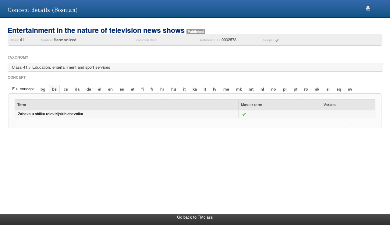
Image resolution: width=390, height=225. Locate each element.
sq (339, 89)
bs (54, 89)
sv (350, 89)
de (89, 89)
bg (43, 89)
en (110, 89)
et (132, 89)
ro (306, 89)
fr (152, 89)
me (226, 89)
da (77, 89)
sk (317, 89)
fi (142, 89)
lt (205, 89)
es (122, 89)
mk (239, 89)
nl (262, 89)
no (273, 89)
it (184, 89)
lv (214, 89)
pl (285, 89)
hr (162, 89)
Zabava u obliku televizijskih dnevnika (50, 114)
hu (173, 89)
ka (195, 89)
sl (328, 89)
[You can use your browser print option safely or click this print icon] (368, 7)
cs (66, 89)
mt (251, 89)
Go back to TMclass (195, 217)
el (99, 89)
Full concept (23, 89)
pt (295, 89)
